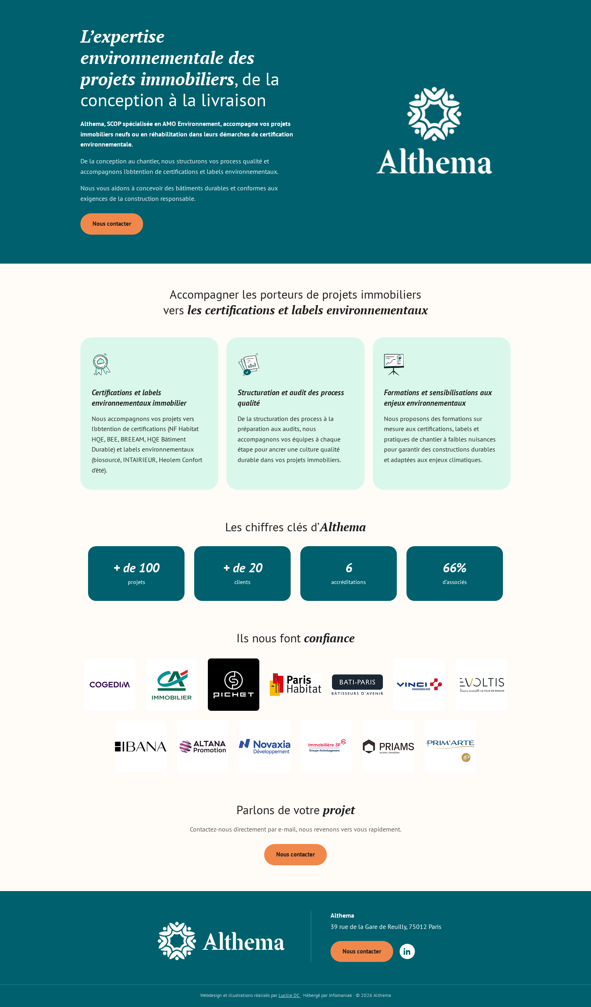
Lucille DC (290, 995)
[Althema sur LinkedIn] (407, 951)
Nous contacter (111, 223)
